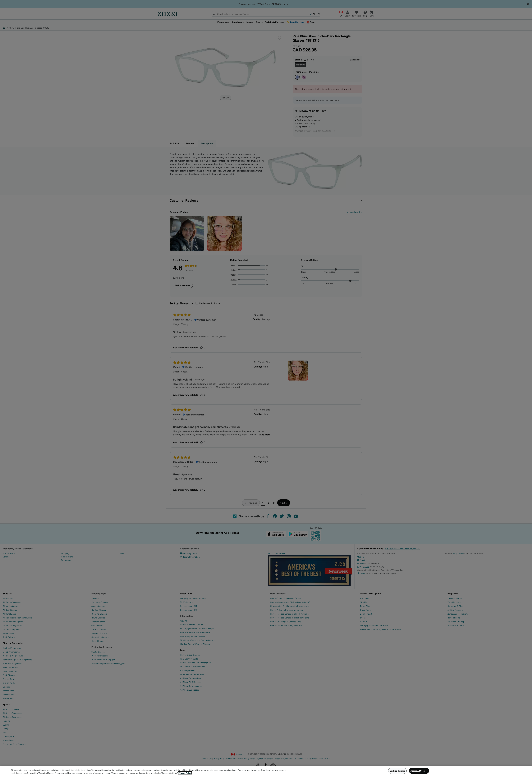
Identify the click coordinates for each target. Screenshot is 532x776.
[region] (266, 771)
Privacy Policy (184, 773)
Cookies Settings (397, 770)
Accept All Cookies (419, 770)
